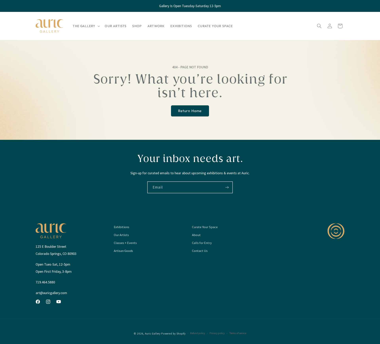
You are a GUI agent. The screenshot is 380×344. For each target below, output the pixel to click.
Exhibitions (121, 227)
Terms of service (237, 333)
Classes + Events (125, 243)
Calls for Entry (202, 243)
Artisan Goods (123, 251)
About (196, 235)
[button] (86, 26)
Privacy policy (217, 333)
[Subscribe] (227, 187)
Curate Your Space (205, 227)
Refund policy (197, 333)
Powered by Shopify (173, 333)
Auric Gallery (153, 333)
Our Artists (121, 235)
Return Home (190, 111)
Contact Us (200, 251)
